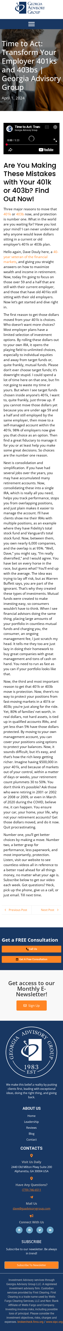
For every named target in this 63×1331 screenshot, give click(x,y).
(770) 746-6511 (31, 1190)
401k (7, 214)
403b (20, 214)
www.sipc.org (54, 1321)
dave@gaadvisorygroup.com (31, 1208)
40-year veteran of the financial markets (31, 256)
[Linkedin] (19, 1230)
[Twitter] (39, 1230)
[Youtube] (50, 1230)
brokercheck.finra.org (30, 1321)
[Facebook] (29, 1230)
